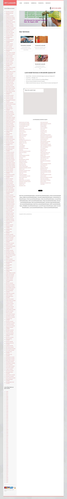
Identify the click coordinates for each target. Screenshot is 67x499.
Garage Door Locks (22, 141)
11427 (7, 427)
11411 (7, 441)
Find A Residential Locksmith (46, 170)
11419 (7, 471)
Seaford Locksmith (9, 45)
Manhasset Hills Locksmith (10, 104)
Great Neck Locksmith (10, 48)
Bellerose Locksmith (9, 224)
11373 (7, 423)
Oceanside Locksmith (10, 155)
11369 (7, 408)
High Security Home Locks (45, 152)
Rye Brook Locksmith (9, 15)
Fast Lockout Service (44, 122)
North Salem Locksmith (10, 114)
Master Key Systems (22, 152)
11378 (7, 468)
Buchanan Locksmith (9, 337)
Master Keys (21, 137)
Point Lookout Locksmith (10, 260)
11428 (7, 435)
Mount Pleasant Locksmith (10, 348)
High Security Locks (22, 160)
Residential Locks (22, 182)
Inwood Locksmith (9, 57)
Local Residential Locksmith (24, 125)
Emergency (48, 3)
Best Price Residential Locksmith (46, 177)
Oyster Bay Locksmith (10, 156)
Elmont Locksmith (9, 107)
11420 (7, 412)
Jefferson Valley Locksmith (10, 71)
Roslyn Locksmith (9, 208)
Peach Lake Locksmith (10, 32)
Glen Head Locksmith (10, 347)
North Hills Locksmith (9, 370)
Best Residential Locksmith (24, 159)
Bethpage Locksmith (9, 234)
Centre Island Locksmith (10, 159)
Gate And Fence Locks (44, 158)
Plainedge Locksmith (9, 11)
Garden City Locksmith (10, 274)
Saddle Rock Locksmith (10, 293)
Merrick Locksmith (9, 312)
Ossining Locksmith (9, 43)
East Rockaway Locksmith (10, 196)
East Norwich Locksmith (10, 174)
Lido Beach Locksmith (10, 202)
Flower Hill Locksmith (10, 299)
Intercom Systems (22, 156)
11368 (7, 411)
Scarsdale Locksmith (9, 214)
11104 (7, 444)
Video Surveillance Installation (46, 145)
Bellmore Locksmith (9, 178)
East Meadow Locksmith (10, 54)
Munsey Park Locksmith (10, 204)
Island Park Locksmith (10, 124)
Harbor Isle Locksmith (10, 205)
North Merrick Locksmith (10, 118)
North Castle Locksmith (10, 189)
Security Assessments (44, 138)
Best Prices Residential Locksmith (25, 129)
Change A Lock (43, 151)
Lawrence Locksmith (9, 195)
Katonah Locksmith (9, 129)
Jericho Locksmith (9, 180)
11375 (7, 433)
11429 (7, 470)
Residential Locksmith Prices (46, 182)
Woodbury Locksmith (9, 26)
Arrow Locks (43, 129)
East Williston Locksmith (10, 286)
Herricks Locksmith (9, 20)
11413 (7, 426)
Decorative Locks (22, 185)
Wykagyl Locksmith (9, 136)
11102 (7, 436)
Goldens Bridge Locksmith (10, 272)
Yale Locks (42, 173)
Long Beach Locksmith (10, 152)
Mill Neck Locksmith (9, 283)
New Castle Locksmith (10, 89)
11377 (7, 394)
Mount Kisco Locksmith (10, 142)
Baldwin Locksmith (9, 305)
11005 (7, 447)
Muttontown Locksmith (10, 213)
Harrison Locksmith (9, 302)
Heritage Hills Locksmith (10, 17)
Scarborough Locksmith (10, 126)
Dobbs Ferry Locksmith (10, 220)
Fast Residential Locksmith (45, 156)
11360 (7, 477)
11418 (7, 403)
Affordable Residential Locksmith (25, 167)
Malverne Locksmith (9, 168)
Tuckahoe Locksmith (9, 102)
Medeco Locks (21, 169)
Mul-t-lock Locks (43, 159)
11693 (7, 414)
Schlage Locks (21, 138)
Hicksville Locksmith (9, 82)
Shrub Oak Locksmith (10, 367)
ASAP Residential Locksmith (46, 134)
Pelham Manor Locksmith (10, 117)
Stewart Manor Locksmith (10, 363)
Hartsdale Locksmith (9, 250)
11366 (7, 415)
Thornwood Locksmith (10, 306)
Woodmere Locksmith (10, 376)
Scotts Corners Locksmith (10, 52)
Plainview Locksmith (9, 96)
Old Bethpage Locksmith (10, 186)
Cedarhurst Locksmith (10, 324)
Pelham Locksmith (9, 211)
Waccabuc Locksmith (9, 60)
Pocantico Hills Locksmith (10, 167)
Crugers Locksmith (9, 369)
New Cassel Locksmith (10, 190)
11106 (7, 474)
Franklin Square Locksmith (10, 300)
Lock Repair (43, 133)
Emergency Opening (44, 167)
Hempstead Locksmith (10, 199)
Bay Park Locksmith (9, 111)
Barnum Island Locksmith (10, 88)
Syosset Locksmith (9, 364)
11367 (7, 473)
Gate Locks (21, 173)
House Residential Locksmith (46, 163)
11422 (7, 462)
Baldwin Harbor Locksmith (10, 77)
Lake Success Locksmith (10, 325)
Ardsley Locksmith (9, 294)
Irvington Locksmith (9, 278)
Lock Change (21, 127)
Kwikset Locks (21, 184)
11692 (7, 396)
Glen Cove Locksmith (10, 207)
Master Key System (44, 149)
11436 (7, 479)
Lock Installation (22, 145)
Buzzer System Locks (23, 177)
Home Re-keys (22, 130)
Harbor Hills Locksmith (10, 184)
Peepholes (21, 149)
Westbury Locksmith (9, 198)
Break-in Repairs (44, 125)
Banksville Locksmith (9, 237)
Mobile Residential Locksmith (46, 123)
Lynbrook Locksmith (9, 73)
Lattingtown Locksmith (10, 219)
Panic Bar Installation (23, 171)
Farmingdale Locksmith (10, 148)
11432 (7, 409)
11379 (7, 402)
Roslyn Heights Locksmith (10, 67)
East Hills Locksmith (9, 187)
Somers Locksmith (9, 74)
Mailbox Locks (43, 155)
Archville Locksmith (9, 85)
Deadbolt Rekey (43, 126)
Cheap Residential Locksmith (46, 171)
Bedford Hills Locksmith (10, 360)
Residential (41, 3)
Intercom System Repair (23, 166)
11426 (7, 461)
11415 (7, 459)
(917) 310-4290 (56, 8)
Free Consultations (44, 127)
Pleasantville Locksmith (10, 253)
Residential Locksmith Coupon (24, 170)
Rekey (42, 162)
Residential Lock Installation (46, 160)
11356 (7, 399)
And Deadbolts (22, 147)
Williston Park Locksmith (10, 139)
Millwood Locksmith (9, 217)
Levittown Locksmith (9, 277)
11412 (7, 430)
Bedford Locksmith (9, 244)
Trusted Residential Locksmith (46, 174)
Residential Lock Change (23, 148)
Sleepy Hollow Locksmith (10, 91)
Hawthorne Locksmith (10, 161)
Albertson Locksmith (9, 331)
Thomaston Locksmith (10, 361)
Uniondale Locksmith (9, 35)
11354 (7, 397)
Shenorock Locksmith (10, 289)
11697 (7, 482)
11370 (7, 400)
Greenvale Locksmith (9, 95)
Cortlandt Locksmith (9, 345)
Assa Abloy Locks (44, 130)
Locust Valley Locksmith (10, 366)
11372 (7, 450)
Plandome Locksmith (9, 120)
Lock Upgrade (43, 148)
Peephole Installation (23, 174)
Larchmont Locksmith (10, 333)
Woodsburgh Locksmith (10, 357)
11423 (7, 418)
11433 (7, 420)
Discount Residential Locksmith (24, 151)
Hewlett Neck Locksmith (10, 80)
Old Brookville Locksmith (10, 121)
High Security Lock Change (24, 122)
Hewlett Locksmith (9, 115)
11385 (7, 465)
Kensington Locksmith (10, 251)
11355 (7, 417)
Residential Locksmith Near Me (46, 137)
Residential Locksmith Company (46, 136)
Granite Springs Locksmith (10, 309)
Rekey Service (43, 166)
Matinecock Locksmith (10, 275)
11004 (7, 480)
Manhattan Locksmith (10, 330)
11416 (7, 424)
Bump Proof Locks (44, 169)
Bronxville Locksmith (9, 311)
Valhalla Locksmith (9, 23)
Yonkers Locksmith (9, 55)
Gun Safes (21, 158)
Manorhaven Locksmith (10, 86)
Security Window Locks (23, 126)
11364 (7, 432)
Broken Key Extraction (23, 134)
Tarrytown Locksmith (9, 308)
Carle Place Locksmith (10, 243)
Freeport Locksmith (9, 137)
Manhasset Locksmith (10, 58)
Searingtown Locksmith (10, 315)
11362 (7, 458)
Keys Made (21, 144)
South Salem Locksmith (10, 146)
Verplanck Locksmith (9, 181)
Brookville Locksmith (9, 321)
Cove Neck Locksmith (10, 39)
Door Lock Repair (44, 140)
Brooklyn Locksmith (9, 140)
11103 (7, 456)
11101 (7, 476)
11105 (7, 453)
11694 (7, 406)
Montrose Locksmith (9, 123)
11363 (7, 405)
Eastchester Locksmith (10, 158)
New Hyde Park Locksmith (10, 254)
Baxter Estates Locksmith (10, 162)
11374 (7, 393)
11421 (7, 421)
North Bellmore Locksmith (10, 246)
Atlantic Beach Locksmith (10, 374)
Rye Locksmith (8, 105)
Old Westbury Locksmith (10, 322)
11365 (7, 455)
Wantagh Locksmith (9, 63)
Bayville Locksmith (9, 259)
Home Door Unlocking (44, 178)
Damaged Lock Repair (23, 162)
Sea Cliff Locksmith (9, 183)
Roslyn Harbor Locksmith (10, 165)
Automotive (26, 3)
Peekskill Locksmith (9, 170)
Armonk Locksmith (9, 61)
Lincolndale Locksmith (10, 210)
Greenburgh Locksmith (10, 201)
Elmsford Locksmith (9, 341)
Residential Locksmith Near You (25, 140)
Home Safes (21, 178)
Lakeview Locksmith (9, 98)
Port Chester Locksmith (10, 350)
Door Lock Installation (44, 147)
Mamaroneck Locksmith (10, 284)
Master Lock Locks (22, 136)
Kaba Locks (21, 133)
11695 (7, 391)
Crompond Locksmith (10, 303)
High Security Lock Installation (24, 180)
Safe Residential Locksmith (45, 141)
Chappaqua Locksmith (10, 29)
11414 (7, 438)
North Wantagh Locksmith (10, 287)
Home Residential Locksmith (46, 144)
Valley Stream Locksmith (10, 164)
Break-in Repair (43, 181)
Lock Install (42, 184)
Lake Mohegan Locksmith (10, 79)
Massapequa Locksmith (10, 358)
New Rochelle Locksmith (10, 18)
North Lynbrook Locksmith (10, 377)
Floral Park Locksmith (10, 153)
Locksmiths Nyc (29, 214)
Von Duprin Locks (22, 163)
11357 (7, 467)
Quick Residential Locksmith (24, 155)
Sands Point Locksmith (10, 216)
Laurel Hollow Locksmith (10, 314)
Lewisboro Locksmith (9, 112)
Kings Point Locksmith (10, 83)
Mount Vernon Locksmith (10, 317)
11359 (7, 464)
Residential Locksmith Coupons (25, 181)
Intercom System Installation (45, 180)
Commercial (33, 3)
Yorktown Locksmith (9, 76)
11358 (7, 429)
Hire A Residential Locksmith (24, 123)
